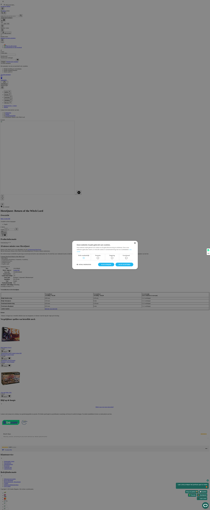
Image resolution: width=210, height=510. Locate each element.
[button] (84, 264)
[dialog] (105, 255)
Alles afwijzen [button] (106, 264)
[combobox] (135, 243)
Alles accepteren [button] (124, 264)
